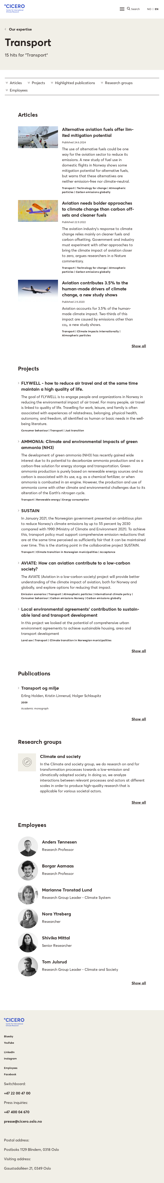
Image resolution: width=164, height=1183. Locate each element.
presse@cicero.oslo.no (23, 1121)
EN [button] (156, 9)
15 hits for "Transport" (26, 55)
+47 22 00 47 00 (17, 1093)
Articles (16, 83)
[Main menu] (122, 9)
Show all (139, 346)
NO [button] (149, 9)
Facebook (10, 1074)
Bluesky (8, 1036)
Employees (19, 90)
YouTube (9, 1042)
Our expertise (20, 29)
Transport (28, 42)
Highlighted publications (75, 83)
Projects (38, 83)
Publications (34, 673)
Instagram (10, 1058)
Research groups (119, 83)
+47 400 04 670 (16, 1112)
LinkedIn (9, 1052)
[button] (14, 9)
